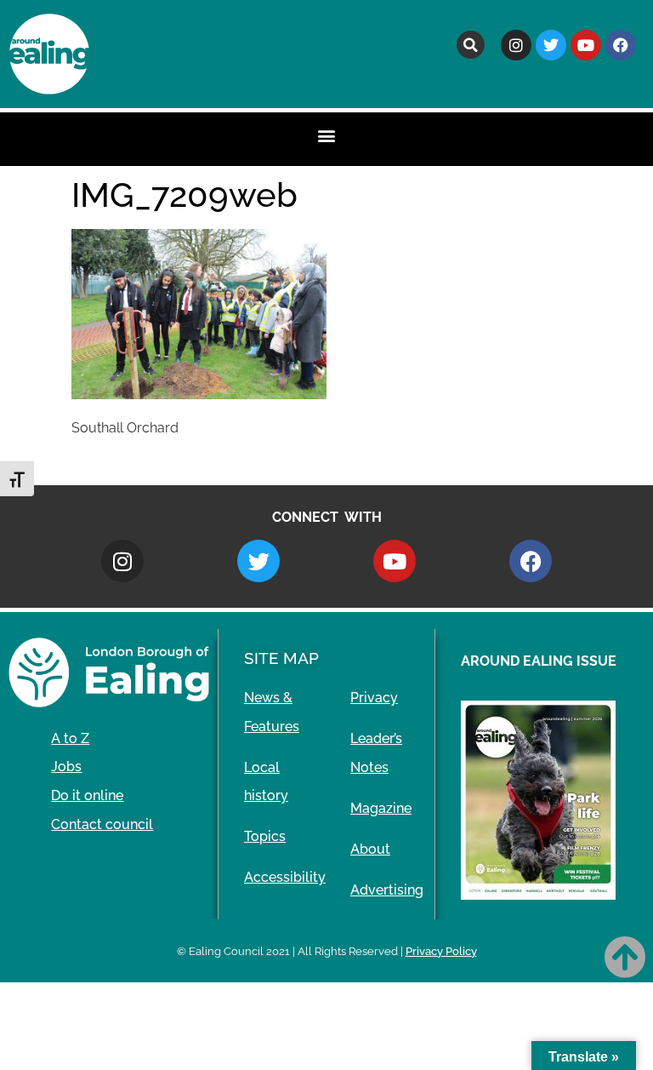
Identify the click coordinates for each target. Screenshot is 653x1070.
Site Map (281, 658)
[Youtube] (586, 45)
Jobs (66, 766)
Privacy (374, 697)
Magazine (381, 808)
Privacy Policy (441, 951)
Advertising (386, 890)
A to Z (70, 738)
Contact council (102, 824)
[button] (471, 45)
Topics (265, 836)
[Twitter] (551, 45)
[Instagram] (516, 45)
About (370, 849)
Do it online (87, 795)
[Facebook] (620, 45)
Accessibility (285, 877)
